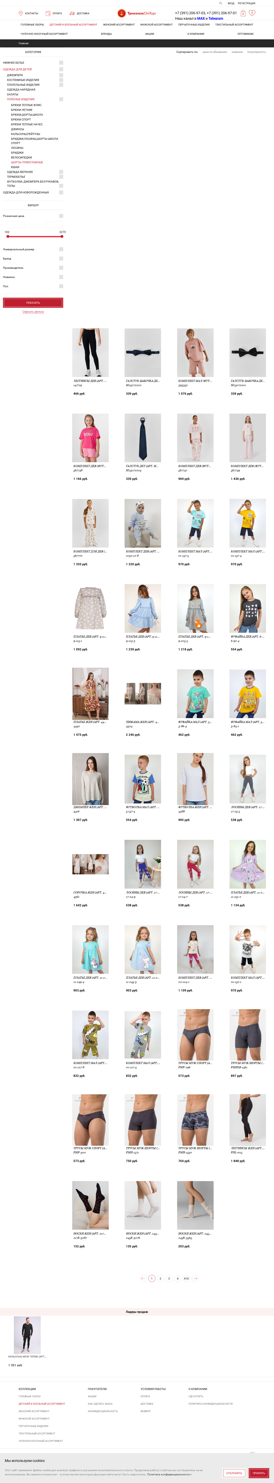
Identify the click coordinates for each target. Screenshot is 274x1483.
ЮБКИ (15, 167)
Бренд (7, 258)
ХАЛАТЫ (12, 94)
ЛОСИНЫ (17, 147)
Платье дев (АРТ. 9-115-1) (91, 636)
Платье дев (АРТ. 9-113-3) (144, 636)
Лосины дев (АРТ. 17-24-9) (145, 892)
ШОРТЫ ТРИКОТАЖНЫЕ (27, 162)
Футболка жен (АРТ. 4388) (197, 807)
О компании (195, 33)
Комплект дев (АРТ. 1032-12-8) (148, 551)
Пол (5, 286)
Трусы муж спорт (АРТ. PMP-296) (203, 1063)
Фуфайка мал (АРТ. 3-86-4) (197, 722)
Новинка (9, 277)
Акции (149, 33)
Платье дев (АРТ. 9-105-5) (196, 636)
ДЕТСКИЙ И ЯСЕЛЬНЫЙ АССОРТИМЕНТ (73, 24)
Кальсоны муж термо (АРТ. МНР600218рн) (36, 1356)
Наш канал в (190, 18)
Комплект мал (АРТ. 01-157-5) (200, 551)
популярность (256, 51)
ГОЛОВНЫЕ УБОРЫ (32, 24)
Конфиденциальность (103, 1411)
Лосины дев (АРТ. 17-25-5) (250, 807)
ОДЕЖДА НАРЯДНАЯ (21, 89)
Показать (33, 302)
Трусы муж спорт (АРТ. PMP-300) (98, 1148)
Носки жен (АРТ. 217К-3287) (93, 1233)
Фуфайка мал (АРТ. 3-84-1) (250, 722)
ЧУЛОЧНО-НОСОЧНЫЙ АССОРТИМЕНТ (44, 33)
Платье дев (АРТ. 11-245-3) (145, 977)
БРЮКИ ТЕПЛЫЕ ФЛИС (26, 105)
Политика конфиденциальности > (169, 1474)
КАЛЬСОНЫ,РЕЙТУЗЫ (25, 134)
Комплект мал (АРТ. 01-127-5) (148, 1063)
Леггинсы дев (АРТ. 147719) (93, 380)
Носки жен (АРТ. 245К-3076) (146, 1233)
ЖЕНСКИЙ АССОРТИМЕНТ (119, 24)
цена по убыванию (215, 51)
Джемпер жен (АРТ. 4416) (92, 807)
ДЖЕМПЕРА (15, 75)
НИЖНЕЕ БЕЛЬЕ (13, 62)
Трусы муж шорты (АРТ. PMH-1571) (152, 1148)
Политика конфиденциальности (211, 1403)
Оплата (145, 1396)
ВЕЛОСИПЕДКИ (21, 157)
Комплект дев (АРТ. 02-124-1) (200, 977)
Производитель (13, 267)
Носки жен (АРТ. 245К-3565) (198, 1233)
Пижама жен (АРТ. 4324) (144, 722)
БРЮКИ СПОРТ (21, 119)
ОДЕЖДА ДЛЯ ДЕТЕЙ (17, 69)
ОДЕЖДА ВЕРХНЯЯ (20, 172)
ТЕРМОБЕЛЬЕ (16, 176)
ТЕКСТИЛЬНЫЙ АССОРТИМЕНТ (234, 24)
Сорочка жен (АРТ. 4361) (91, 892)
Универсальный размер (18, 249)
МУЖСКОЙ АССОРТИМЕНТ (156, 24)
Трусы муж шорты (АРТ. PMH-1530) (204, 1148)
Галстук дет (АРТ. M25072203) (148, 466)
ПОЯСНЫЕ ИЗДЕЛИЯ (21, 99)
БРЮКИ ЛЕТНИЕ (21, 109)
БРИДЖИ (17, 152)
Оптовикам (245, 33)
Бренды (106, 33)
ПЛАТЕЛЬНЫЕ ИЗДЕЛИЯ (23, 84)
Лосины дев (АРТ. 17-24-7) (197, 892)
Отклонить (234, 1473)
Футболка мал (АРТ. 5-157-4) (146, 807)
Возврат (146, 1411)
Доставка (147, 1403)
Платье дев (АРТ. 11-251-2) (249, 892)
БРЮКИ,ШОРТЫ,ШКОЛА (27, 114)
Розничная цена (13, 216)
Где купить (196, 1396)
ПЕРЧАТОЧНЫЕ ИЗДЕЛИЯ (194, 24)
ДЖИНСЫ (17, 129)
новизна (237, 51)
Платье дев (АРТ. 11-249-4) (92, 977)
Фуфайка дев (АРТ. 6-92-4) (250, 636)
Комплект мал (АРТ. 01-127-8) (95, 1063)
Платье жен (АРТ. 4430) (91, 722)
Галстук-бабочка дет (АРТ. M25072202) (155, 380)
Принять (259, 1473)
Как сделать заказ (100, 1403)
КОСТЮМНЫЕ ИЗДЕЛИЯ (23, 80)
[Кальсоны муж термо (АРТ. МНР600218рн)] (27, 1328)
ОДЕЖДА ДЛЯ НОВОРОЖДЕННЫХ (26, 192)
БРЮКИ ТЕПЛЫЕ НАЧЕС (27, 124)
